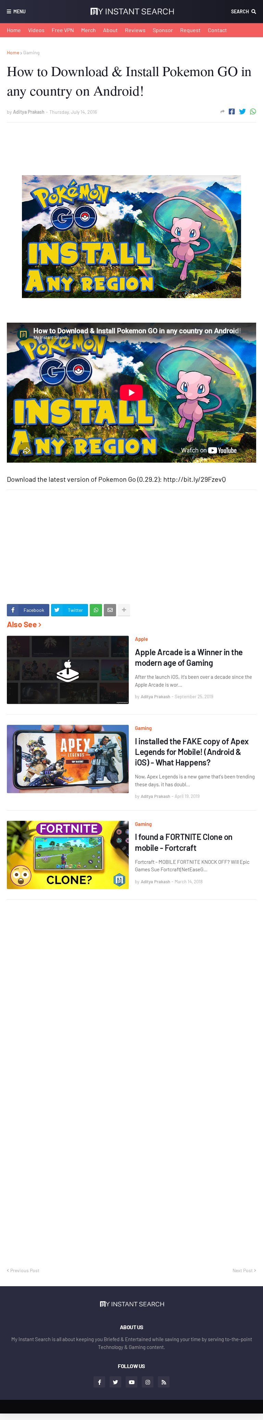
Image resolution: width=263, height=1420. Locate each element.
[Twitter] (242, 111)
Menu (19, 11)
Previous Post (24, 1270)
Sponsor (163, 30)
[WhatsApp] (253, 111)
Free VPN (63, 30)
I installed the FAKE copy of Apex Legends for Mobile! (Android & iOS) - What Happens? (192, 751)
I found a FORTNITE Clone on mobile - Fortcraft (184, 842)
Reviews (135, 30)
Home (14, 30)
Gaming (31, 52)
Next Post (243, 1270)
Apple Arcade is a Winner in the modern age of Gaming (189, 657)
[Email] (110, 610)
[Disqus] (131, 993)
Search (240, 11)
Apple (141, 639)
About (110, 30)
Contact (217, 30)
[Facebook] (232, 111)
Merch (88, 30)
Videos (36, 30)
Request (190, 30)
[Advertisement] (131, 143)
